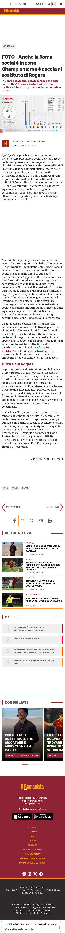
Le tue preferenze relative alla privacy (34, 924)
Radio (32, 841)
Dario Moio (38, 141)
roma (5, 488)
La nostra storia (32, 849)
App (33, 836)
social (15, 488)
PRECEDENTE (13, 507)
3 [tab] (40, 764)
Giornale (32, 832)
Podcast (32, 845)
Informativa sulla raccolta (18, 929)
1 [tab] (25, 764)
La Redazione (33, 827)
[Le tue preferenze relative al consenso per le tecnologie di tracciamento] (60, 928)
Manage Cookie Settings (32, 863)
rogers (26, 488)
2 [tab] (32, 764)
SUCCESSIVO (52, 507)
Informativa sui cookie (32, 858)
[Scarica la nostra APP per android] (43, 816)
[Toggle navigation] (57, 11)
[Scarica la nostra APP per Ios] (22, 816)
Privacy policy (33, 854)
